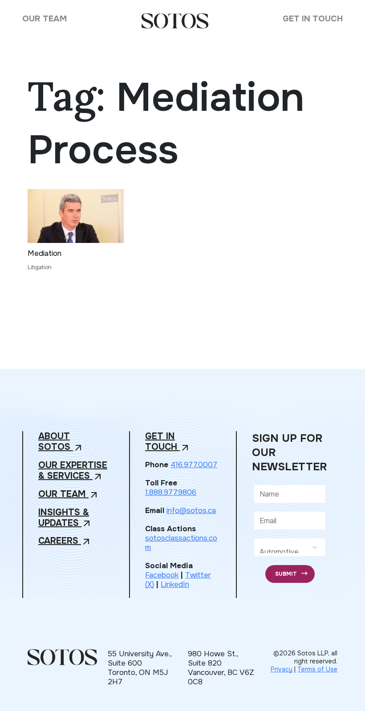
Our (68, 494)
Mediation (44, 253)
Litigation (40, 267)
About (61, 442)
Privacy (281, 669)
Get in (168, 442)
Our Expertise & (72, 471)
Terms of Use (317, 669)
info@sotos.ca (191, 510)
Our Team (44, 18)
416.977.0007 (193, 464)
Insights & (65, 518)
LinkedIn (175, 584)
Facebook (161, 575)
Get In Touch (313, 18)
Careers (65, 541)
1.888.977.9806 (170, 492)
